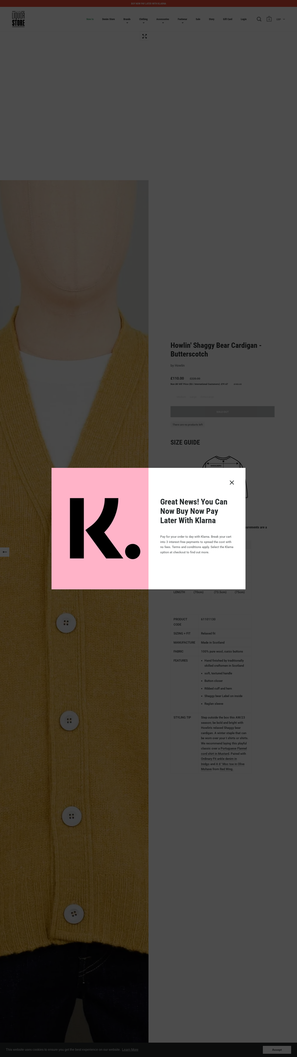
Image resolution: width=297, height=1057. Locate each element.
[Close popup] (231, 482)
